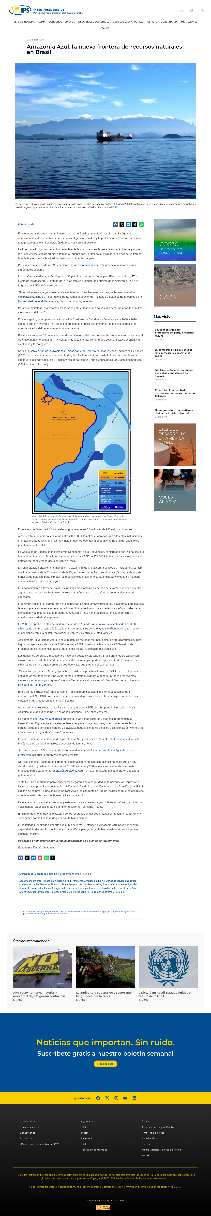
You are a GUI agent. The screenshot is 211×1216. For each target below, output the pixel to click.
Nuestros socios (29, 1127)
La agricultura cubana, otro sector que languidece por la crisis (104, 994)
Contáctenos (27, 1132)
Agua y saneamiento (30, 880)
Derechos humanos (62, 21)
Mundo (146, 1155)
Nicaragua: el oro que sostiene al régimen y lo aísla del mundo (174, 412)
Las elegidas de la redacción (112, 888)
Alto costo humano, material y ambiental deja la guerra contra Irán (39, 994)
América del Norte (153, 1132)
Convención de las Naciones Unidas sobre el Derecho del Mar (68, 351)
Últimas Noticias (24, 21)
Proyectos (43, 891)
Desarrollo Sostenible (93, 21)
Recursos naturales (61, 891)
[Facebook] (98, 1098)
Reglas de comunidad (94, 1149)
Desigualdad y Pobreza (128, 21)
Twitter (85, 1132)
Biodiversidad (121, 880)
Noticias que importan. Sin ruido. (105, 1042)
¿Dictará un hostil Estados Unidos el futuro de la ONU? (165, 994)
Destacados (94, 884)
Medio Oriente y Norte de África (161, 1149)
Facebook (87, 1138)
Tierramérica (97, 891)
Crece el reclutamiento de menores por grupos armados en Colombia (175, 393)
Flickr (84, 1144)
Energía (56, 888)
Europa (146, 1144)
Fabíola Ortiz (26, 224)
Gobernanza (169, 21)
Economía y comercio (115, 884)
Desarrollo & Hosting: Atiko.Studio (105, 1200)
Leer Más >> (161, 339)
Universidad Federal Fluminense (38, 301)
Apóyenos (26, 1138)
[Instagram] (116, 1098)
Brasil (133, 880)
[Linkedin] (134, 1098)
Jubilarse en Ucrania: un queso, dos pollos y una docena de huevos (174, 373)
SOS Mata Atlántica (50, 718)
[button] (202, 10)
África (145, 1121)
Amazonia (48, 880)
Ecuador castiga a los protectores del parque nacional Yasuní (174, 332)
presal (33, 891)
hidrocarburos (69, 888)
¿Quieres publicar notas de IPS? (39, 1144)
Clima (42, 21)
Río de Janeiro (81, 891)
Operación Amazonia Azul (68, 770)
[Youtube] (125, 1098)
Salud (106, 28)
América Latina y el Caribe (98, 880)
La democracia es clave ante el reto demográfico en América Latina (173, 352)
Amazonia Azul (31, 249)
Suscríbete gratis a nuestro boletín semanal (105, 1053)
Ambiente (78, 880)
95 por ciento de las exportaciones (74, 265)
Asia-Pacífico (150, 1138)
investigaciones (86, 888)
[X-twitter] (107, 1098)
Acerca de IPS (28, 1121)
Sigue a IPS (88, 1121)
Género (152, 21)
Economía (65, 873)
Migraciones (189, 21)
